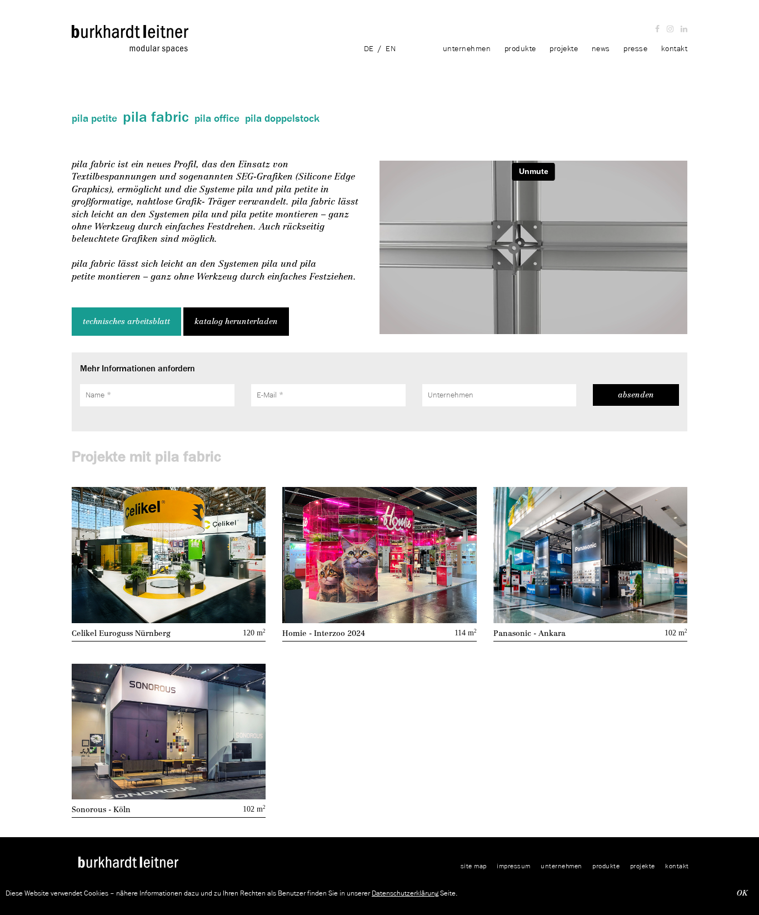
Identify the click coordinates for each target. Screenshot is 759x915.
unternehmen (468, 48)
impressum (514, 865)
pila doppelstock (282, 118)
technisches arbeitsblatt (126, 321)
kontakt (674, 48)
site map (474, 865)
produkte (522, 48)
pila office (216, 118)
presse (635, 48)
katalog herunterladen (236, 321)
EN (391, 48)
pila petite (94, 118)
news (601, 48)
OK (742, 893)
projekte (564, 48)
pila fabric (156, 116)
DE (369, 48)
